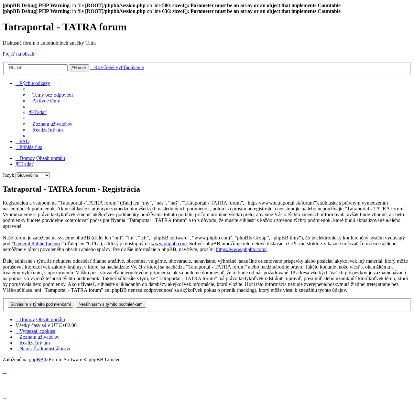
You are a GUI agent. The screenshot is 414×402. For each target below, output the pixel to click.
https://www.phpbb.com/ (241, 249)
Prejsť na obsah (18, 54)
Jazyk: (9, 175)
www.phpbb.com (169, 243)
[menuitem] (50, 95)
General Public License (37, 243)
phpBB (36, 359)
